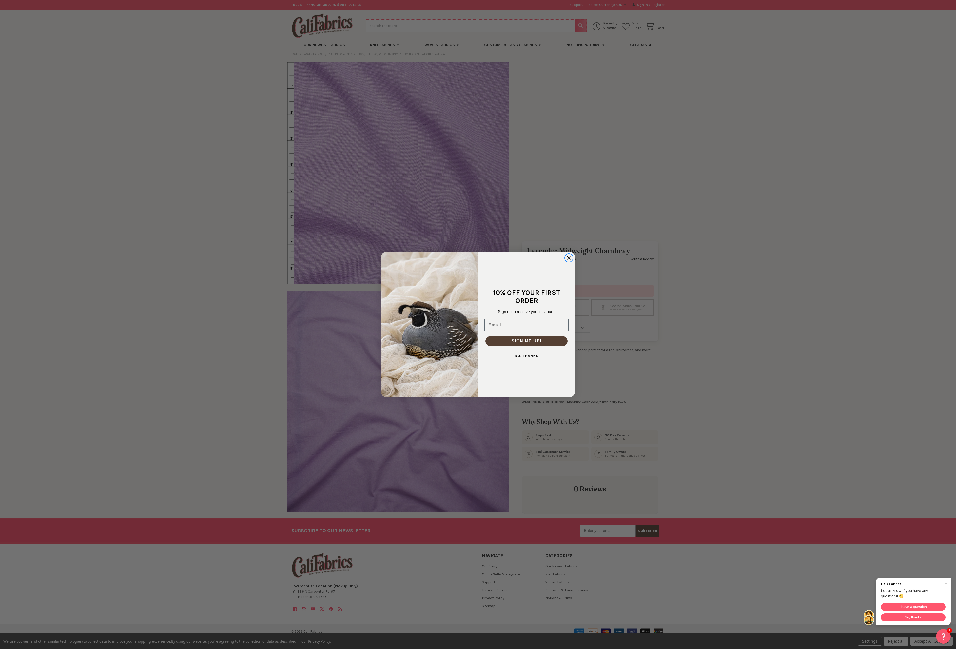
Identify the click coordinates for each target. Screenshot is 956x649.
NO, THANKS (526, 356)
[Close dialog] (569, 258)
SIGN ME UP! (527, 341)
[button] (943, 636)
